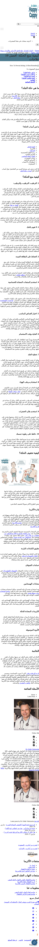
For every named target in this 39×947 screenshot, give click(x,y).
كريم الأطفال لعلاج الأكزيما (26, 882)
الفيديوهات (31, 867)
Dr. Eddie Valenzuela (32, 749)
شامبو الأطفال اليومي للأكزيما (25, 883)
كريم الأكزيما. (34, 526)
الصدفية (32, 150)
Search (33, 33)
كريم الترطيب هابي (32, 673)
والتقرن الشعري (24, 683)
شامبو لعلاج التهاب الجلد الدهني (24, 892)
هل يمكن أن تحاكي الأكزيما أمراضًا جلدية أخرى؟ (19, 832)
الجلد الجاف (31, 147)
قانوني (20, 940)
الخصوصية (27, 940)
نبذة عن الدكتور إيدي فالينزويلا (25, 871)
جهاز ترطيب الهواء (14, 391)
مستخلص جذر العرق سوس (22, 537)
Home (37, 51)
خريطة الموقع (12, 940)
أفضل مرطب (13, 205)
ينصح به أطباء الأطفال (28, 869)
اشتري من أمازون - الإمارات (28, 848)
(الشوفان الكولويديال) (10, 571)
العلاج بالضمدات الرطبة (29, 556)
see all (36, 821)
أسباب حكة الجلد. (26, 171)
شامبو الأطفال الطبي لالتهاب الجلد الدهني (21, 880)
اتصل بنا (32, 865)
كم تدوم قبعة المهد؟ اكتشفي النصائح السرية (20, 825)
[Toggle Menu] (2, 29)
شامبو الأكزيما (17, 523)
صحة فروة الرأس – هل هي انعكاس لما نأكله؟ (20, 828)
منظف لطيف (20, 275)
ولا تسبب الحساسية (6, 300)
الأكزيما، (14, 96)
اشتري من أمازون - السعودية (27, 845)
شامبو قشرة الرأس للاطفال (25, 894)
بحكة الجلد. (16, 98)
